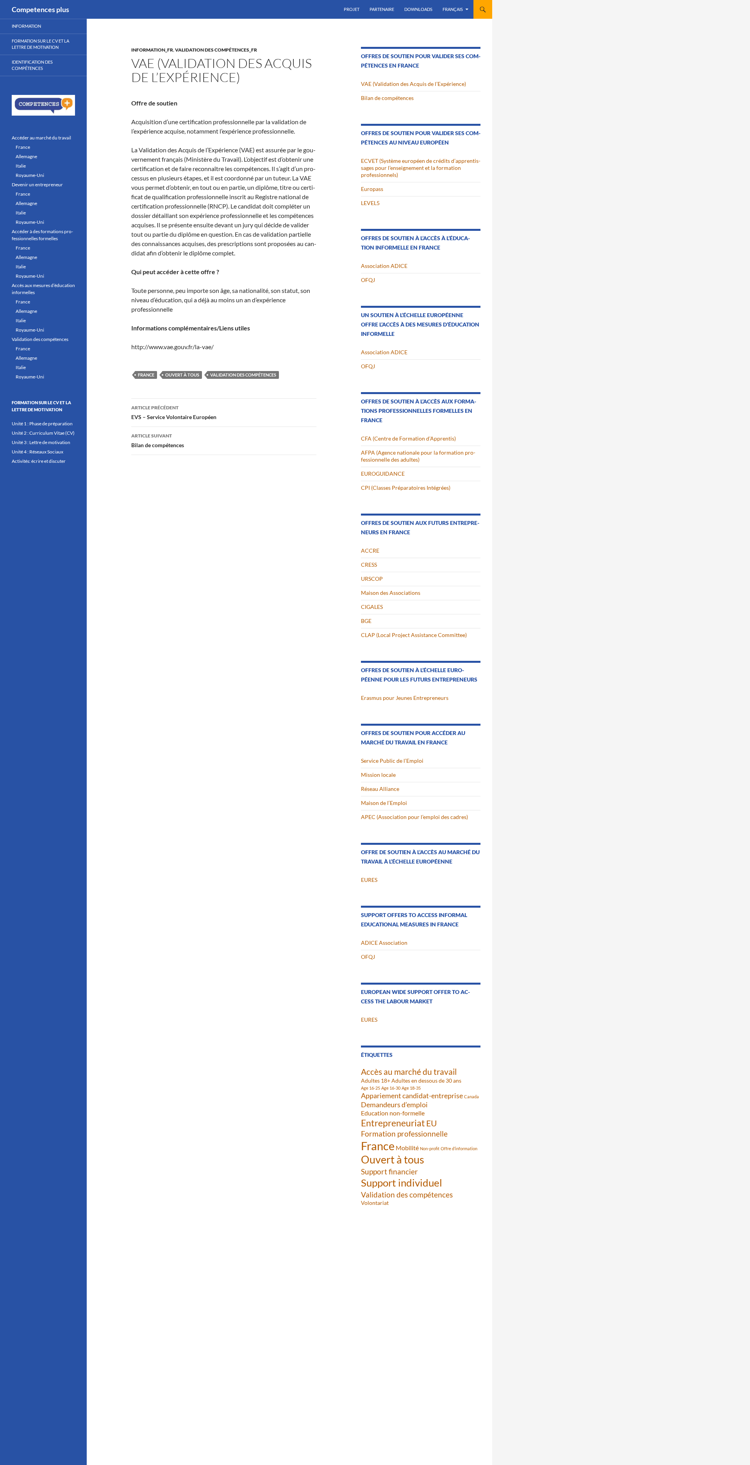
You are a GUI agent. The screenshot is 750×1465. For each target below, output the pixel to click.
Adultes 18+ (375, 1080)
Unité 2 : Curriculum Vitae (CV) (43, 433)
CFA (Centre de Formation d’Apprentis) (408, 438)
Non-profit (429, 1148)
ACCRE (370, 550)
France (146, 374)
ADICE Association (384, 942)
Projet (351, 9)
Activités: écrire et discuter (39, 461)
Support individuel (401, 1182)
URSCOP (372, 578)
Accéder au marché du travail (41, 138)
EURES (369, 879)
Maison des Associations (390, 592)
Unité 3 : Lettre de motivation (41, 442)
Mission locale (378, 774)
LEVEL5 (370, 203)
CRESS (369, 564)
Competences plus (40, 9)
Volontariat (375, 1202)
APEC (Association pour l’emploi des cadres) (414, 817)
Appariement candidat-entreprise (412, 1095)
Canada (471, 1096)
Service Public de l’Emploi (392, 760)
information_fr (152, 50)
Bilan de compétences (157, 440)
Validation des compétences (243, 374)
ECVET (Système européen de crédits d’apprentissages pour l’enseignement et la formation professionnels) (420, 167)
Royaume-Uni (30, 175)
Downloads (418, 9)
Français (453, 9)
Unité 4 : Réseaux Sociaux (37, 452)
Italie (21, 166)
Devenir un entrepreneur (37, 184)
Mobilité (407, 1147)
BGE (366, 620)
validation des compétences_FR (216, 50)
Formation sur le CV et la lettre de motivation (40, 44)
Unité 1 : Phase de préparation (42, 423)
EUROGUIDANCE (383, 473)
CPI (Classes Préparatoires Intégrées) (405, 487)
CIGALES (372, 606)
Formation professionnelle (404, 1133)
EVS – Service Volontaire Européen (173, 412)
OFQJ (368, 280)
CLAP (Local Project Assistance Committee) (414, 635)
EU (431, 1123)
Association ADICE (384, 265)
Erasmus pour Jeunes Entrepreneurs (404, 697)
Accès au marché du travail (409, 1071)
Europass (372, 189)
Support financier (389, 1171)
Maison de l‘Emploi (384, 802)
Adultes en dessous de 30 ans (426, 1080)
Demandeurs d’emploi (394, 1104)
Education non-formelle (393, 1113)
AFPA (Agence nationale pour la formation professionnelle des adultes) (418, 456)
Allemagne (26, 156)
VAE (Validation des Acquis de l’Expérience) (413, 83)
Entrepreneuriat (393, 1123)
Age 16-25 (370, 1087)
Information (26, 26)
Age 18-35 (411, 1087)
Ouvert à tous (182, 374)
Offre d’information (459, 1148)
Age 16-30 (390, 1087)
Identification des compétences (32, 65)
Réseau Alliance (380, 788)
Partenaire (382, 9)
